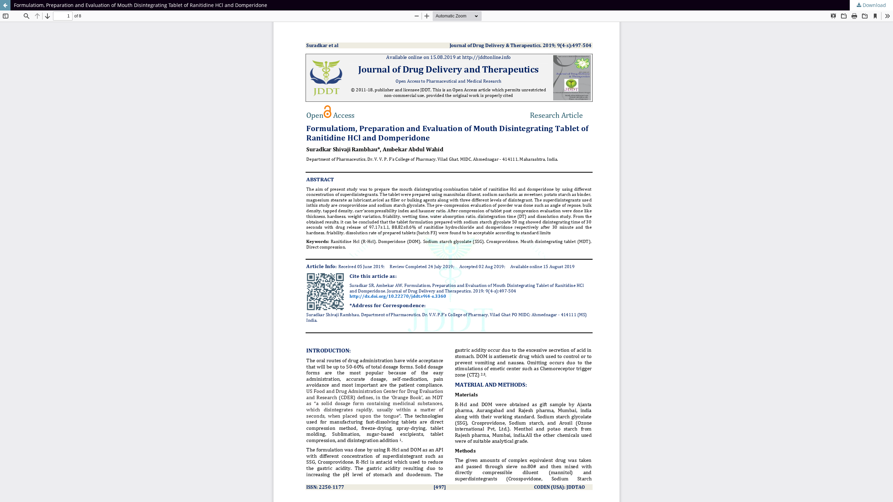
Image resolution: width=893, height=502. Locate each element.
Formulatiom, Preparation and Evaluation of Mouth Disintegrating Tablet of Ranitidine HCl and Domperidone (140, 5)
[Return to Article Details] (5, 5)
